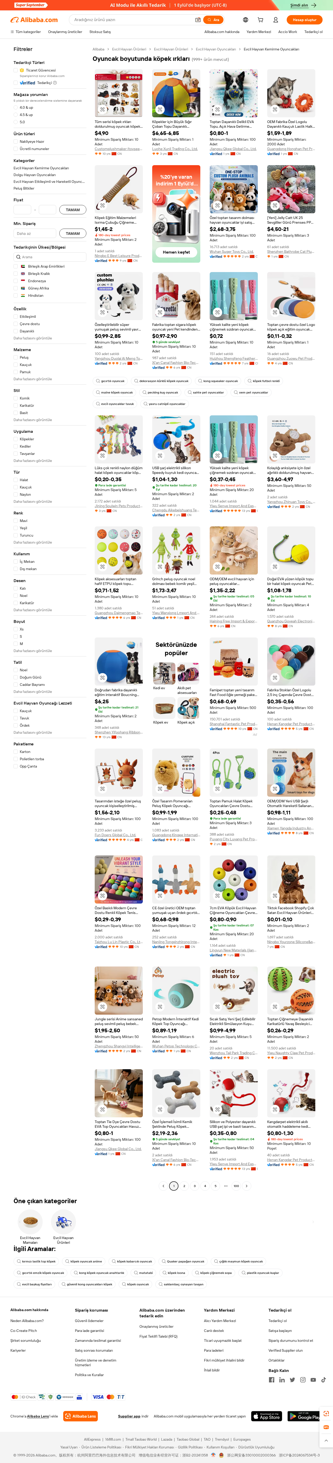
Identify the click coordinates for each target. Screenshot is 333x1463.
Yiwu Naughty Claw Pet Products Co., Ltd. (291, 1053)
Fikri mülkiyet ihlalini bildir (224, 1360)
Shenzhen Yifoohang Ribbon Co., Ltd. (119, 732)
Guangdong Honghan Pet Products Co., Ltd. (291, 149)
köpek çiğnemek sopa (216, 1273)
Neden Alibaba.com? (27, 1321)
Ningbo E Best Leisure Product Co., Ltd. (119, 256)
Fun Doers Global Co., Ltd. (115, 835)
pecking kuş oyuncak (163, 392)
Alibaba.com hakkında (29, 1310)
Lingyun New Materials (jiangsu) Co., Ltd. (234, 950)
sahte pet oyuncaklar (208, 392)
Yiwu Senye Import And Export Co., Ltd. (234, 506)
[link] (326, 1413)
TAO (207, 1439)
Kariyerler (18, 1350)
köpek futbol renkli (266, 381)
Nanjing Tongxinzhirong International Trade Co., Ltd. (176, 942)
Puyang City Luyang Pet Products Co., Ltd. (234, 839)
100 (236, 1186)
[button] (198, 20)
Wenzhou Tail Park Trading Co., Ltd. (234, 1053)
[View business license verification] (213, 1455)
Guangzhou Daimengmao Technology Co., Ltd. (119, 613)
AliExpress (92, 1439)
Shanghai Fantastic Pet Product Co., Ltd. (234, 724)
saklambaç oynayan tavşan (183, 1284)
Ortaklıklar (276, 1360)
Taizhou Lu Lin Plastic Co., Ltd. (119, 942)
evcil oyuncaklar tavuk (117, 404)
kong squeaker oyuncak (220, 381)
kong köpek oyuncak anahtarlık (101, 1273)
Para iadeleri (213, 1350)
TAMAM (73, 210)
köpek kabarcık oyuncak (134, 1261)
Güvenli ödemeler (89, 1321)
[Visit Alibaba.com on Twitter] (292, 1380)
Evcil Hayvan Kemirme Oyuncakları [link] (271, 49)
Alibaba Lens (38, 1416)
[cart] (261, 20)
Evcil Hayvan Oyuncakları (216, 49)
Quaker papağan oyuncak (185, 1261)
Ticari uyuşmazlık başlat (223, 1340)
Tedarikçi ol (277, 1321)
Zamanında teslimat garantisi (98, 1340)
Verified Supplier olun (285, 1350)
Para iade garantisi (89, 1331)
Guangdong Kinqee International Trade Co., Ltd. (176, 835)
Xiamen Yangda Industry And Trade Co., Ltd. (291, 828)
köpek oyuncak (138, 1284)
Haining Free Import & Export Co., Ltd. (234, 621)
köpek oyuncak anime (86, 1261)
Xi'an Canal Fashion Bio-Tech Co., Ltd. (176, 362)
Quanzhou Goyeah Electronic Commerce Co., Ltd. (291, 621)
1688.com (113, 1439)
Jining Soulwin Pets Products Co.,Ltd (119, 506)
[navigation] (50, 618)
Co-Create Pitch (23, 1331)
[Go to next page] (246, 1186)
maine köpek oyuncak (117, 392)
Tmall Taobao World (141, 1439)
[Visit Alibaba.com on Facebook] (271, 1380)
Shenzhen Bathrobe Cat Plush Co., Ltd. (291, 251)
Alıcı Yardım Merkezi (220, 1321)
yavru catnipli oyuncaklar (167, 404)
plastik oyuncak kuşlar (263, 1273)
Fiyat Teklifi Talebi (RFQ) (158, 1336)
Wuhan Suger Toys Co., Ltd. (232, 251)
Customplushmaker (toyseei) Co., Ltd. (119, 149)
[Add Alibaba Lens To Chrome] (80, 1416)
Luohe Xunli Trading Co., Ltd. (175, 149)
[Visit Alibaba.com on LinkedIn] (282, 1380)
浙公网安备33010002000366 (251, 1455)
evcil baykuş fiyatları (37, 1284)
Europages (242, 1439)
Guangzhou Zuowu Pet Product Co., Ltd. (291, 358)
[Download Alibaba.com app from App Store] (266, 1416)
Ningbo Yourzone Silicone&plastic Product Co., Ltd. (291, 942)
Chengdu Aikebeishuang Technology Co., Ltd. (176, 510)
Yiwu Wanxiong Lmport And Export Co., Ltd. (176, 613)
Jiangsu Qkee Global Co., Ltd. (233, 149)
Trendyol (222, 1439)
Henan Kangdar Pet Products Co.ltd (291, 724)
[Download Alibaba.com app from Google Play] (305, 1416)
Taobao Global (188, 1439)
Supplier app (129, 1416)
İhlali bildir (212, 1370)
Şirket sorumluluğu (25, 1340)
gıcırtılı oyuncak (112, 381)
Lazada (166, 1439)
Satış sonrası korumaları (94, 1350)
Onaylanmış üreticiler (156, 1326)
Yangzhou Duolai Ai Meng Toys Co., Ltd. (119, 358)
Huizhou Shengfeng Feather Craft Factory (234, 358)
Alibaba (98, 49)
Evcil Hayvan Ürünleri (129, 49)
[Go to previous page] (163, 1186)
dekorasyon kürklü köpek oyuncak (163, 381)
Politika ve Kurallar (89, 1375)
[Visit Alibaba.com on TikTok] (324, 1380)
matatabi (146, 1273)
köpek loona (176, 1273)
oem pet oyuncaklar (253, 392)
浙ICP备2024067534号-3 (299, 1455)
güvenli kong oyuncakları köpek (89, 1284)
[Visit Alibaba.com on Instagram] (303, 1380)
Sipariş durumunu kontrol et (290, 1340)
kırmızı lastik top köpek (38, 1261)
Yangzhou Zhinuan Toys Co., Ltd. (291, 502)
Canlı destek (214, 1331)
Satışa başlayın (280, 1331)
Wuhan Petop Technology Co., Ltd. (176, 1046)
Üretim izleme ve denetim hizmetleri (95, 1362)
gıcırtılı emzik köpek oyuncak (43, 1273)
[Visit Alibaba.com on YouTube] (313, 1380)
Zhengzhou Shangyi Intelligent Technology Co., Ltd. (119, 1046)
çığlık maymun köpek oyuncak (241, 1261)
